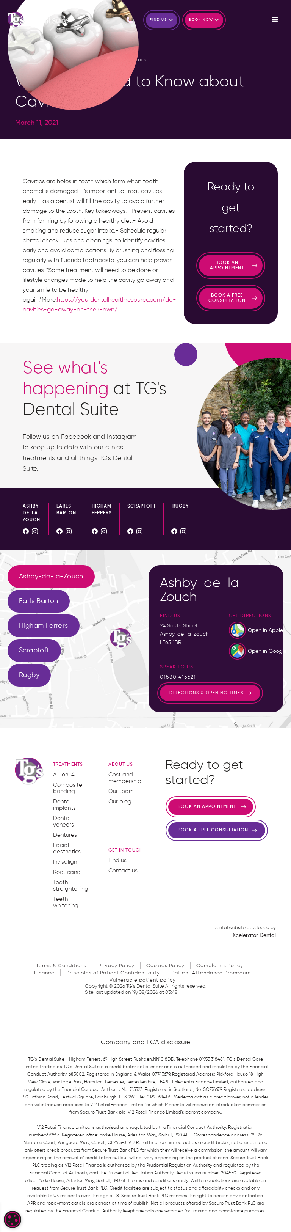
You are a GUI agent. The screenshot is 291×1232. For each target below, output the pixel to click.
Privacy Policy (116, 965)
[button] (161, 20)
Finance (44, 973)
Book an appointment (227, 265)
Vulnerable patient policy (143, 980)
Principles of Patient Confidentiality (113, 973)
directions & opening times (206, 693)
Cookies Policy (165, 965)
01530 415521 (178, 677)
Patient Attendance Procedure (211, 973)
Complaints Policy (219, 965)
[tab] (51, 576)
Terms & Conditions (61, 965)
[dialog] (12, 1219)
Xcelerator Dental (254, 935)
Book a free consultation (227, 298)
